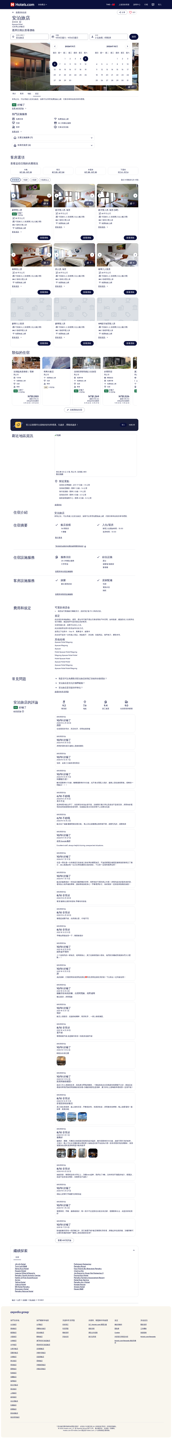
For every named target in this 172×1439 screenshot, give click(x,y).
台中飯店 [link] (13, 1345)
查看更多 (58, 505)
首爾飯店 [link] (13, 1377)
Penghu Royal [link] (80, 1266)
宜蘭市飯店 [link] (14, 1353)
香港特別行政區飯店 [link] (43, 1345)
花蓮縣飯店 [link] (40, 1357)
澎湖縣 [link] (25, 1300)
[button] (64, 58)
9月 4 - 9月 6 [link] (123, 172)
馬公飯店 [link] (32, 1300)
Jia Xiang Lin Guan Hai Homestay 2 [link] (88, 1273)
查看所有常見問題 (62, 692)
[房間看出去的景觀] (61, 1116)
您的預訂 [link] (65, 1324)
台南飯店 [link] (13, 1341)
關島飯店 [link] (40, 1336)
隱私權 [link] (117, 1328)
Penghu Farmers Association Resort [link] (89, 1278)
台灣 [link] (18, 1300)
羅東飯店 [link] (13, 1369)
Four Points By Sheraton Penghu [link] (88, 1268)
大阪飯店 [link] (13, 1336)
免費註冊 (132, 425)
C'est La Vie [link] (79, 1271)
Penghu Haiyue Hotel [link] (24, 1291)
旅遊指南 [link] (144, 1332)
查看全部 (15, 131)
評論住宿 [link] (65, 1336)
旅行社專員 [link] (92, 1336)
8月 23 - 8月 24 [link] (58, 172)
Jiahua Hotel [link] (20, 1284)
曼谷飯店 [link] (13, 1389)
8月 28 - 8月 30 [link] (90, 172)
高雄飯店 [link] (13, 1328)
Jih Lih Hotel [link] (20, 1264)
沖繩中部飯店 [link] (41, 1353)
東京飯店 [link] (13, 1361)
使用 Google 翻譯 (63, 841)
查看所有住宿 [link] (21, 12)
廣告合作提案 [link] (93, 1332)
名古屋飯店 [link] (14, 1401)
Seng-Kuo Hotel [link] (22, 1268)
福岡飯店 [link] (13, 1381)
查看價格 (44, 238)
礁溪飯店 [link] (13, 1332)
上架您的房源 (124, 4)
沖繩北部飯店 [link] (41, 1369)
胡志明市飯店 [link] (15, 1417)
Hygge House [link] (79, 1284)
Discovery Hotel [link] (22, 1289)
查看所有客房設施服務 (64, 594)
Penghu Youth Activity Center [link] (28, 1275)
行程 (146, 4)
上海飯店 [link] (13, 1393)
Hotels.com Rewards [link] (148, 1336)
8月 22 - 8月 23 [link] (26, 172)
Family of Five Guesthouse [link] (26, 1278)
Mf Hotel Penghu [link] (22, 1287)
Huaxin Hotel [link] (20, 1271)
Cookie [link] (117, 1332)
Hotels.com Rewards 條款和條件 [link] (125, 1342)
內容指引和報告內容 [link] (121, 1336)
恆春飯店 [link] (13, 1373)
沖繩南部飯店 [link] (41, 1365)
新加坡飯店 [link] (14, 1413)
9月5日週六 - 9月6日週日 (67, 37)
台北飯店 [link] (13, 1324)
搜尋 (134, 37)
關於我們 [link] (144, 1324)
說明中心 (136, 4)
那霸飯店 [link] (13, 1409)
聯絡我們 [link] (65, 1332)
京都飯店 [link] (13, 1357)
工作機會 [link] (144, 1328)
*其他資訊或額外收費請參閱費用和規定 (69, 546)
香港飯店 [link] (13, 1365)
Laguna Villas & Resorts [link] (25, 1273)
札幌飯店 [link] (13, 1405)
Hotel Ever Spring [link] (81, 1280)
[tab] (17, 1257)
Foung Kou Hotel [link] (81, 1275)
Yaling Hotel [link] (20, 1282)
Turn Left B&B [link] (21, 1266)
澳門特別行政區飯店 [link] (43, 1341)
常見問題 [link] (65, 1328)
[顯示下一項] (137, 381)
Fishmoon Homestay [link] (82, 1264)
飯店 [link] (13, 1300)
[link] (132, 12)
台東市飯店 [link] (14, 1349)
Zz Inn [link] (17, 1280)
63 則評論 (17, 711)
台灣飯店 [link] (40, 1324)
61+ (132, 87)
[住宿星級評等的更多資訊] (20, 22)
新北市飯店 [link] (14, 1385)
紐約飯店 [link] (13, 1397)
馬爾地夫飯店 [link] (41, 1328)
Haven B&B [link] (78, 1289)
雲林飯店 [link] (40, 1361)
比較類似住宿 (76, 410)
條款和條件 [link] (118, 1324)
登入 (160, 4)
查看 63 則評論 (18, 108)
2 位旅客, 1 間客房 (103, 37)
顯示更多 (58, 537)
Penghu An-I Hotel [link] (82, 1282)
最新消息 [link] (92, 1328)
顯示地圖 (59, 474)
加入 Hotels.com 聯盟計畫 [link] (98, 1324)
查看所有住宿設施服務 (64, 571)
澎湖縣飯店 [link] (40, 1349)
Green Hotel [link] (79, 1287)
